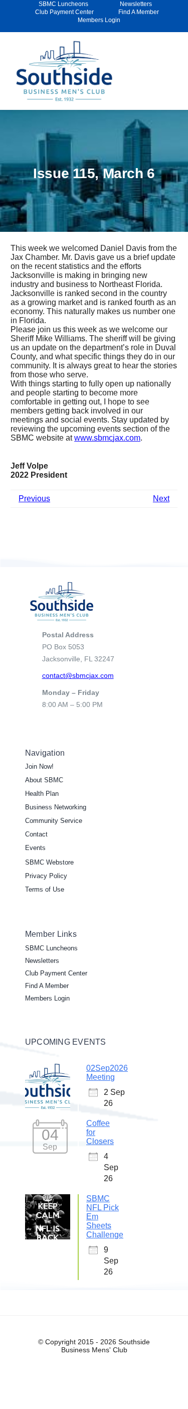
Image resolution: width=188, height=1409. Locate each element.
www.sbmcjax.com (107, 438)
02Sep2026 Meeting (107, 1072)
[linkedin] (171, 28)
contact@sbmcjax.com (78, 675)
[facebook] (155, 28)
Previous (34, 498)
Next (161, 498)
